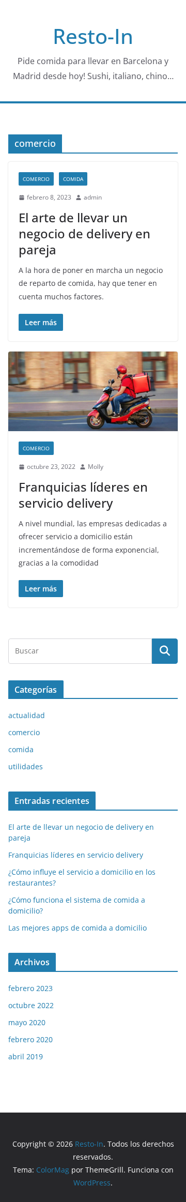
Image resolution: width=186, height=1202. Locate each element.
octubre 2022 (31, 1005)
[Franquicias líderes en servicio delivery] (93, 391)
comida (73, 178)
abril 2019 (25, 1056)
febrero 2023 (30, 988)
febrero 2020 (30, 1039)
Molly (95, 466)
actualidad (26, 715)
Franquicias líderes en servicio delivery (83, 494)
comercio (36, 178)
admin (93, 197)
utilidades (25, 766)
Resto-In (93, 36)
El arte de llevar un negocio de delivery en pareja (84, 233)
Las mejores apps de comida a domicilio (77, 928)
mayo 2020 (26, 1022)
